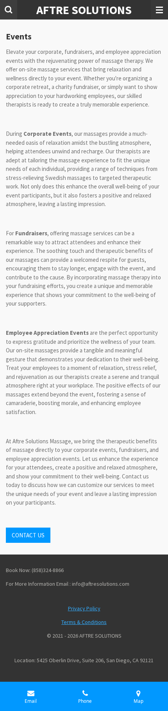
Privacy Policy (84, 608)
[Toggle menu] (159, 10)
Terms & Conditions (84, 622)
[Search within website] (8, 10)
